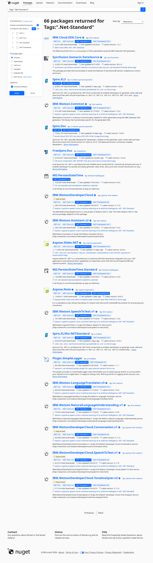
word (60, 161)
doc (75, 136)
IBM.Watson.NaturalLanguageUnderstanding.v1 (87, 405)
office (77, 299)
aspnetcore (125, 252)
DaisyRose (81, 151)
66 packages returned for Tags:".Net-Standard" (74, 24)
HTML (91, 136)
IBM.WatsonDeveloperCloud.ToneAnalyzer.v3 (85, 478)
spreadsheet (91, 89)
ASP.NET (80, 161)
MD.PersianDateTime (67, 175)
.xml (101, 89)
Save (102, 299)
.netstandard (91, 252)
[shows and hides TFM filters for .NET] (12, 33)
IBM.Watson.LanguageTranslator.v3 (78, 382)
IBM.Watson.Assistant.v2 (70, 220)
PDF (83, 136)
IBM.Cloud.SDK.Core (66, 37)
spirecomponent (85, 79)
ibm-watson (94, 37)
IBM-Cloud (59, 47)
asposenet (97, 243)
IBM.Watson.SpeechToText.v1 (73, 311)
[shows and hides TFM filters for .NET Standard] (12, 42)
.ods (70, 89)
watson (58, 114)
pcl (107, 67)
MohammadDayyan (96, 175)
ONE (106, 299)
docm (98, 161)
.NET (70, 47)
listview (124, 67)
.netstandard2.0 (103, 252)
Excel (74, 89)
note (73, 299)
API (111, 252)
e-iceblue (74, 79)
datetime (86, 185)
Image (97, 136)
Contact (12, 532)
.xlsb (57, 89)
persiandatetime (75, 185)
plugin (76, 368)
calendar (94, 185)
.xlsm (65, 89)
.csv (105, 89)
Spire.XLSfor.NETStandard (71, 333)
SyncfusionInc (113, 57)
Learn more (28, 21)
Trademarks (128, 552)
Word (62, 136)
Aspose (89, 243)
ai (99, 114)
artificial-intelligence (109, 114)
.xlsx (61, 89)
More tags (132, 67)
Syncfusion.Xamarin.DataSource (75, 57)
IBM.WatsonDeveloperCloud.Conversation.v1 (85, 427)
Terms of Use (72, 552)
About (61, 552)
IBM (66, 47)
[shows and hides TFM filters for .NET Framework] (12, 47)
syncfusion (59, 67)
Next (100, 512)
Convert (96, 299)
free (85, 161)
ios (89, 67)
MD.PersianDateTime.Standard (74, 269)
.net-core (62, 252)
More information (71, 144)
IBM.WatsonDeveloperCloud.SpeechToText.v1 (85, 452)
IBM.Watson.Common (68, 103)
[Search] (143, 9)
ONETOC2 (113, 299)
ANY (38, 29)
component (67, 161)
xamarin (84, 67)
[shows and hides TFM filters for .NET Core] (12, 38)
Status (59, 532)
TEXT (68, 136)
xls (98, 89)
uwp (100, 67)
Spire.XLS (59, 79)
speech (72, 114)
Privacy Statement (113, 552)
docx (79, 136)
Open (90, 299)
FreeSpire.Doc (62, 150)
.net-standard (114, 67)
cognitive (65, 114)
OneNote (84, 299)
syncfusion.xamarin (72, 67)
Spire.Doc (59, 126)
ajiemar (104, 195)
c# (56, 185)
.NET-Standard (78, 47)
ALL (34, 29)
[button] (23, 21)
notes (68, 299)
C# (56, 161)
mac (104, 67)
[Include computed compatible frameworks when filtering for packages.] (38, 25)
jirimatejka (91, 358)
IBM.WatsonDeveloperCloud (72, 195)
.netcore (81, 252)
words (57, 136)
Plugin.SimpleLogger (67, 358)
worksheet (81, 89)
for (86, 368)
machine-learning (88, 114)
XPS (87, 136)
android (94, 67)
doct (94, 161)
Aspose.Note (61, 289)
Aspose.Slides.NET (65, 242)
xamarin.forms (105, 368)
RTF (71, 136)
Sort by (116, 21)
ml (97, 114)
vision (78, 114)
